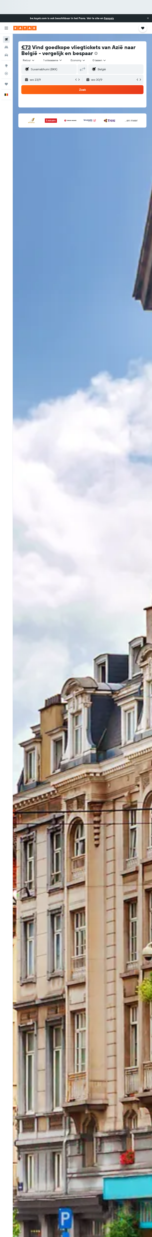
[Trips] (6, 84)
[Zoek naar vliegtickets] (6, 39)
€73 (26, 47)
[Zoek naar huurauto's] (6, 55)
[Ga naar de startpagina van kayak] (25, 28)
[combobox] (78, 60)
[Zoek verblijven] (6, 47)
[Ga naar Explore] (6, 65)
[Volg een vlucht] (6, 73)
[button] (148, 18)
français (109, 18)
